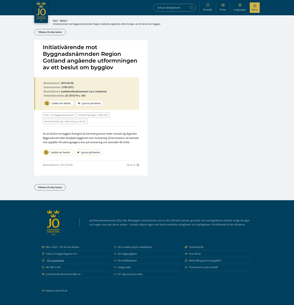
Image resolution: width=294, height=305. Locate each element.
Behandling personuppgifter (205, 260)
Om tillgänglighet (127, 253)
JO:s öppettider (55, 260)
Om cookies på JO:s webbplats (134, 247)
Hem (55, 20)
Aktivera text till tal (56, 290)
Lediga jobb (124, 267)
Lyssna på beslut (91, 103)
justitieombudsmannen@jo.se (63, 274)
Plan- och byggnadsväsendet (59, 114)
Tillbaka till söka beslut (50, 32)
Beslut (63, 20)
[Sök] (191, 8)
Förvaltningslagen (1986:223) (93, 114)
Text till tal (195, 253)
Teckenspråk (196, 247)
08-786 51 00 (53, 267)
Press (223, 9)
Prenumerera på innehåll (203, 267)
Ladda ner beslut (61, 103)
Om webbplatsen (127, 260)
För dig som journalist (130, 274)
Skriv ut (131, 165)
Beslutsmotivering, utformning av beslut (65, 121)
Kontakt (207, 9)
